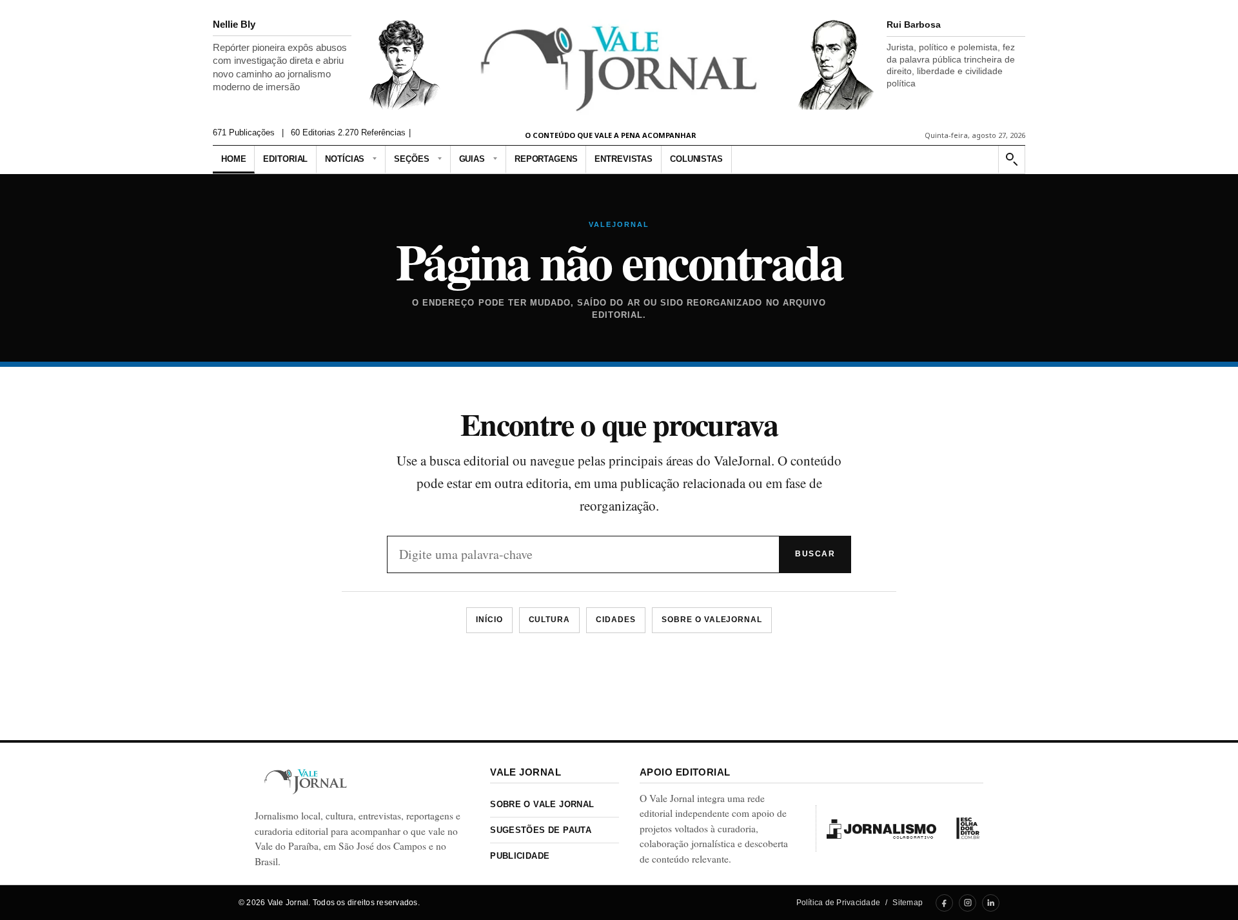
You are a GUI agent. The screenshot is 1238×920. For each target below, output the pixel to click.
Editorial (285, 159)
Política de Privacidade (838, 902)
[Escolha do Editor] (967, 828)
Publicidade (519, 856)
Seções (411, 159)
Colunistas (696, 159)
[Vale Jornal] (306, 781)
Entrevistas (623, 159)
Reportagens (546, 159)
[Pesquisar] (1011, 159)
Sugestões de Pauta (540, 830)
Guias (472, 159)
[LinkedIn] (990, 903)
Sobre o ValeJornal (712, 619)
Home (233, 159)
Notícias (344, 159)
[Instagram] (967, 903)
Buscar (815, 553)
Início (489, 619)
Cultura (550, 619)
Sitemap (907, 902)
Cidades (616, 619)
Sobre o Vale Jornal (542, 804)
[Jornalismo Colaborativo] (881, 828)
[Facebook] (944, 903)
